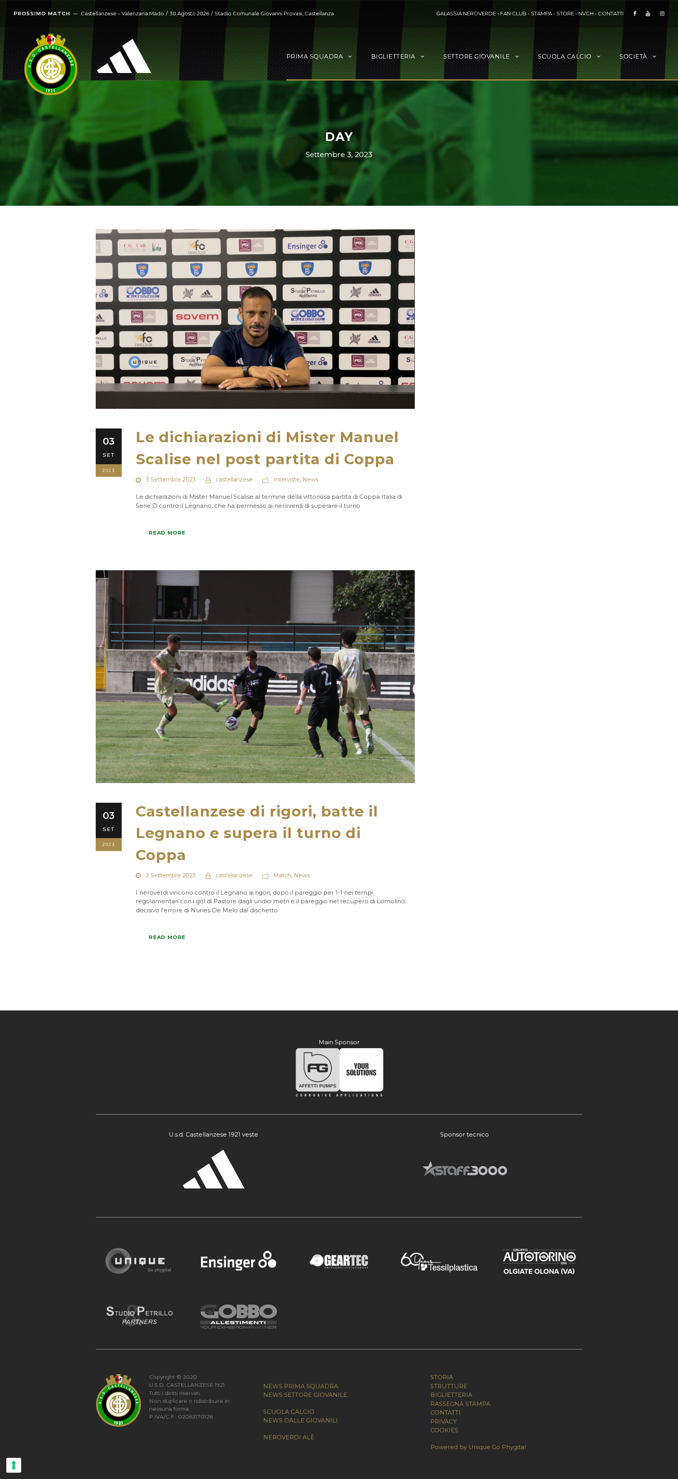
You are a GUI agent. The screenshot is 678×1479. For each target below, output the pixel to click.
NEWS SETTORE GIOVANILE (305, 1394)
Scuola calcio (565, 56)
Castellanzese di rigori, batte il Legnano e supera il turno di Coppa (257, 833)
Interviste (286, 479)
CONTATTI (610, 13)
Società (633, 56)
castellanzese (234, 479)
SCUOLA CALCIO (288, 1411)
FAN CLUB (514, 13)
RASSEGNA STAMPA (460, 1404)
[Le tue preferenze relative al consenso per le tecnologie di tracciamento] (13, 1465)
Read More (167, 532)
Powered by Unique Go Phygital (478, 1447)
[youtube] (648, 13)
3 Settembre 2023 (171, 479)
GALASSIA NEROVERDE (466, 13)
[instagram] (662, 13)
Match (282, 875)
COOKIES (444, 1430)
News (310, 479)
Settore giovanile (476, 56)
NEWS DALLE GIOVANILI (300, 1420)
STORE (565, 13)
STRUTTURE (448, 1386)
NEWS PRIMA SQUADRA (300, 1386)
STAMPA (541, 13)
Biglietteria (393, 56)
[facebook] (634, 13)
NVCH (586, 13)
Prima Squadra (314, 56)
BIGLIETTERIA (451, 1394)
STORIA (441, 1377)
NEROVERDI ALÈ (288, 1437)
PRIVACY (443, 1421)
